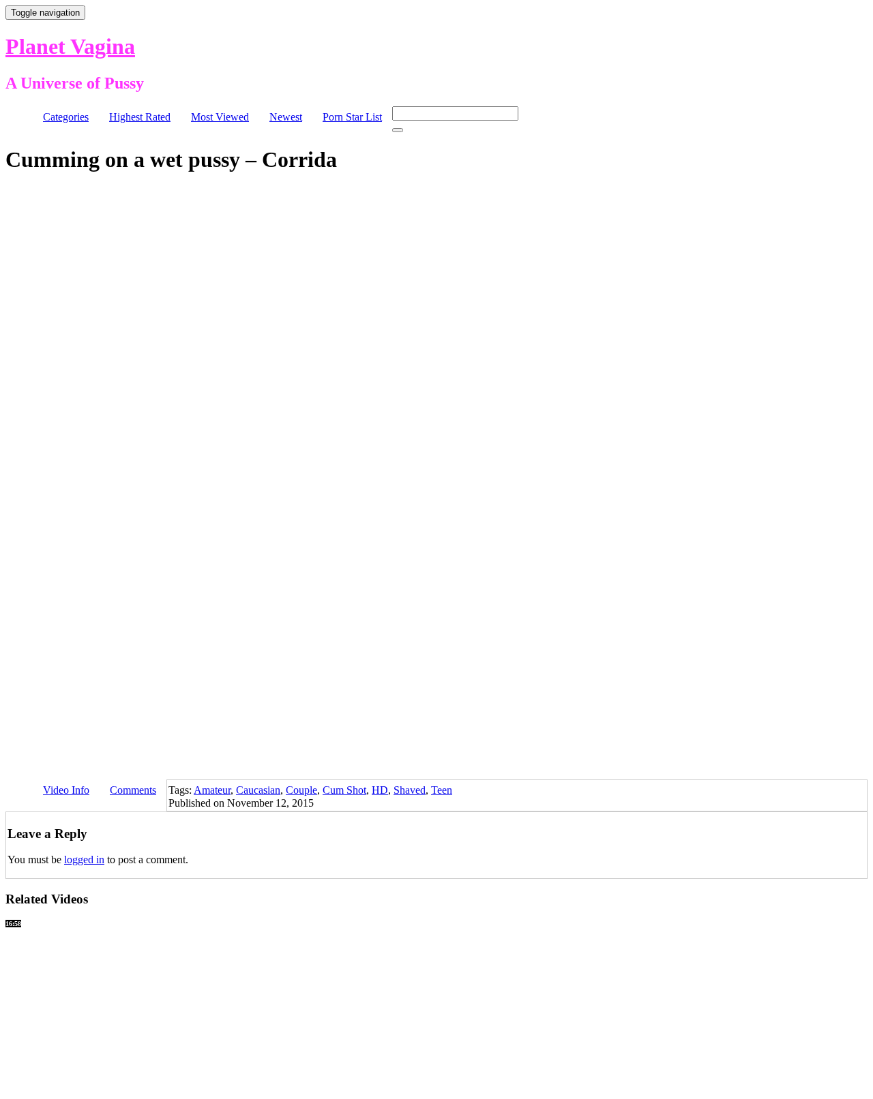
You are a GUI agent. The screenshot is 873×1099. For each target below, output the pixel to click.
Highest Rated (140, 117)
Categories (66, 117)
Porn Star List (352, 117)
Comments (133, 790)
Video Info (66, 790)
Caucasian (258, 790)
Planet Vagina (70, 46)
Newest (285, 117)
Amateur (212, 790)
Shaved (410, 790)
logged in (84, 859)
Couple (301, 790)
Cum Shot (344, 790)
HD (380, 790)
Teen (441, 790)
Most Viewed (220, 117)
